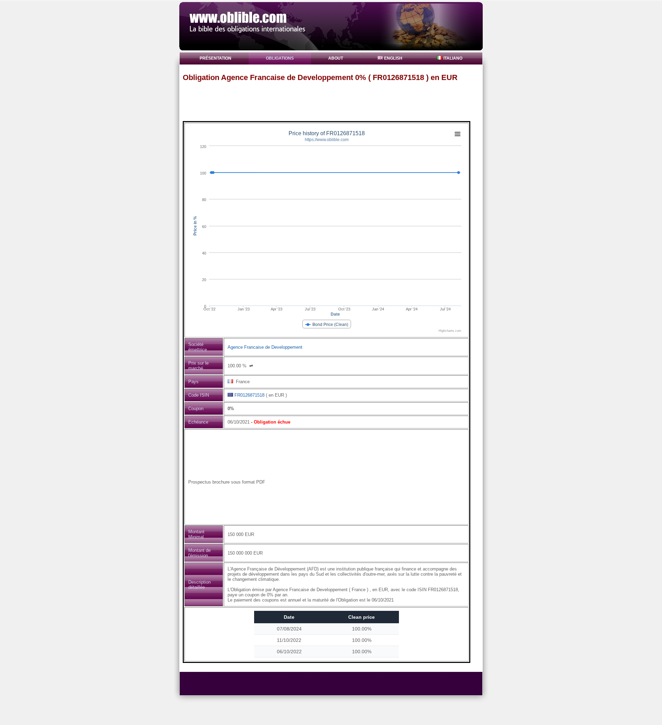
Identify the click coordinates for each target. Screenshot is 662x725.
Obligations (280, 58)
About (335, 58)
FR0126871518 (249, 395)
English (392, 58)
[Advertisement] (334, 101)
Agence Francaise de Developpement (265, 347)
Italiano (452, 58)
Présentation (215, 58)
